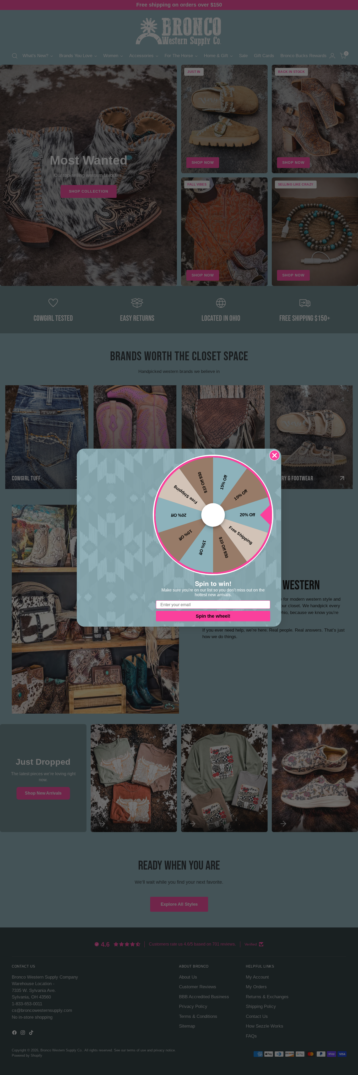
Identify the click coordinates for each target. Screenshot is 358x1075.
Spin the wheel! (213, 616)
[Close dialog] (274, 455)
